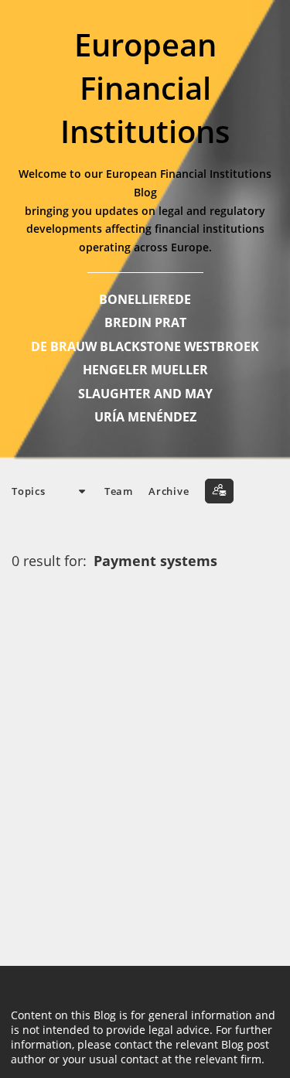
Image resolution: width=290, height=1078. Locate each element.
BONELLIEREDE (145, 299)
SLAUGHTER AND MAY (145, 393)
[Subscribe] (219, 491)
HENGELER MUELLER (145, 369)
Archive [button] (168, 491)
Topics (29, 491)
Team (118, 491)
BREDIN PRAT (145, 322)
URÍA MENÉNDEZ (145, 416)
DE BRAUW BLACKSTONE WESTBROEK (145, 346)
